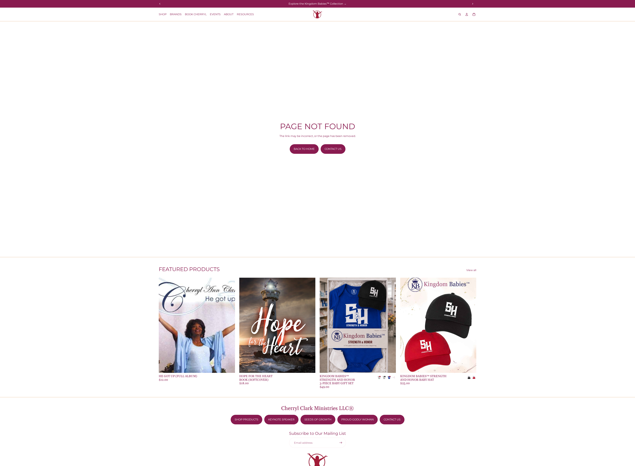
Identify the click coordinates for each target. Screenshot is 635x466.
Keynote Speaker (281, 419)
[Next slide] (472, 3)
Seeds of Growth (317, 419)
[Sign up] (340, 442)
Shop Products (246, 419)
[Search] (459, 14)
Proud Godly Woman (357, 419)
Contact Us (333, 148)
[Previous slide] (160, 3)
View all (471, 270)
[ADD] (230, 368)
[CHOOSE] (391, 368)
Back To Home (304, 148)
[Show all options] (394, 377)
